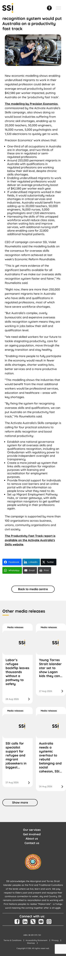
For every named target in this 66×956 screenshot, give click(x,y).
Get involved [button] (32, 834)
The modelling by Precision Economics (31, 104)
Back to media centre (33, 589)
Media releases (15, 627)
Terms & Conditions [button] (12, 940)
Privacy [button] (55, 940)
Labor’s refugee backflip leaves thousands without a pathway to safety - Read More (17, 663)
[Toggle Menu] (58, 8)
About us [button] (32, 838)
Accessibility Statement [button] (36, 940)
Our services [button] (32, 830)
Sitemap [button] (31, 943)
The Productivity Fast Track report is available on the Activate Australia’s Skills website (30, 540)
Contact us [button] (32, 843)
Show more (20, 802)
